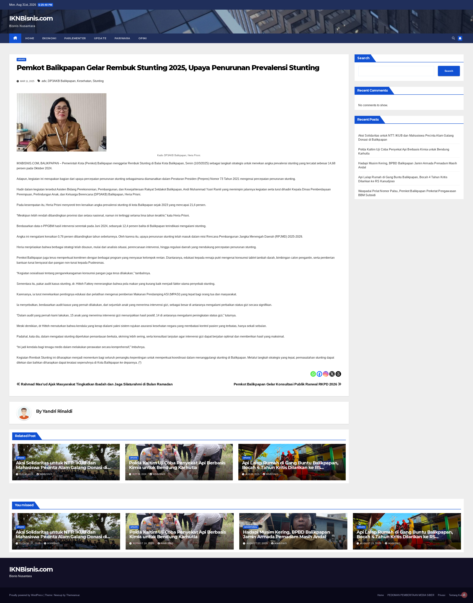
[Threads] (338, 374)
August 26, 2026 (371, 543)
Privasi (441, 595)
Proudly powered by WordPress (26, 595)
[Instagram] (326, 374)
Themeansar (72, 595)
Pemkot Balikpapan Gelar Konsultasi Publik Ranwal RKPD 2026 (286, 384)
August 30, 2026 (30, 543)
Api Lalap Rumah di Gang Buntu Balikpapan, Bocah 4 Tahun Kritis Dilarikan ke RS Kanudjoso (290, 467)
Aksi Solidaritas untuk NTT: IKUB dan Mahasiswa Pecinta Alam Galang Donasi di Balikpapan (61, 467)
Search (363, 58)
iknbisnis (46, 474)
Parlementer (75, 38)
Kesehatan (84, 81)
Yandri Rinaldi (57, 411)
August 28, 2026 (144, 543)
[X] (332, 374)
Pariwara (122, 38)
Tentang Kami (456, 595)
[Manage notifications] (464, 595)
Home (29, 38)
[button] (453, 38)
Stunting (98, 81)
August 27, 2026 (257, 543)
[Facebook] (319, 374)
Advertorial (250, 527)
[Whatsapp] (313, 374)
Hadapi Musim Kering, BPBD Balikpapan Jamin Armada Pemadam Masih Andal (286, 534)
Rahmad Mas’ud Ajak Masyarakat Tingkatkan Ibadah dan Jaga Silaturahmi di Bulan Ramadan (96, 384)
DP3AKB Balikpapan (62, 81)
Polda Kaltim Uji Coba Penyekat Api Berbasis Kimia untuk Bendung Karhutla (177, 465)
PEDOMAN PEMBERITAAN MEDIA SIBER (410, 595)
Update (100, 38)
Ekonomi (49, 38)
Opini (142, 38)
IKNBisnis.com (31, 18)
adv (44, 81)
